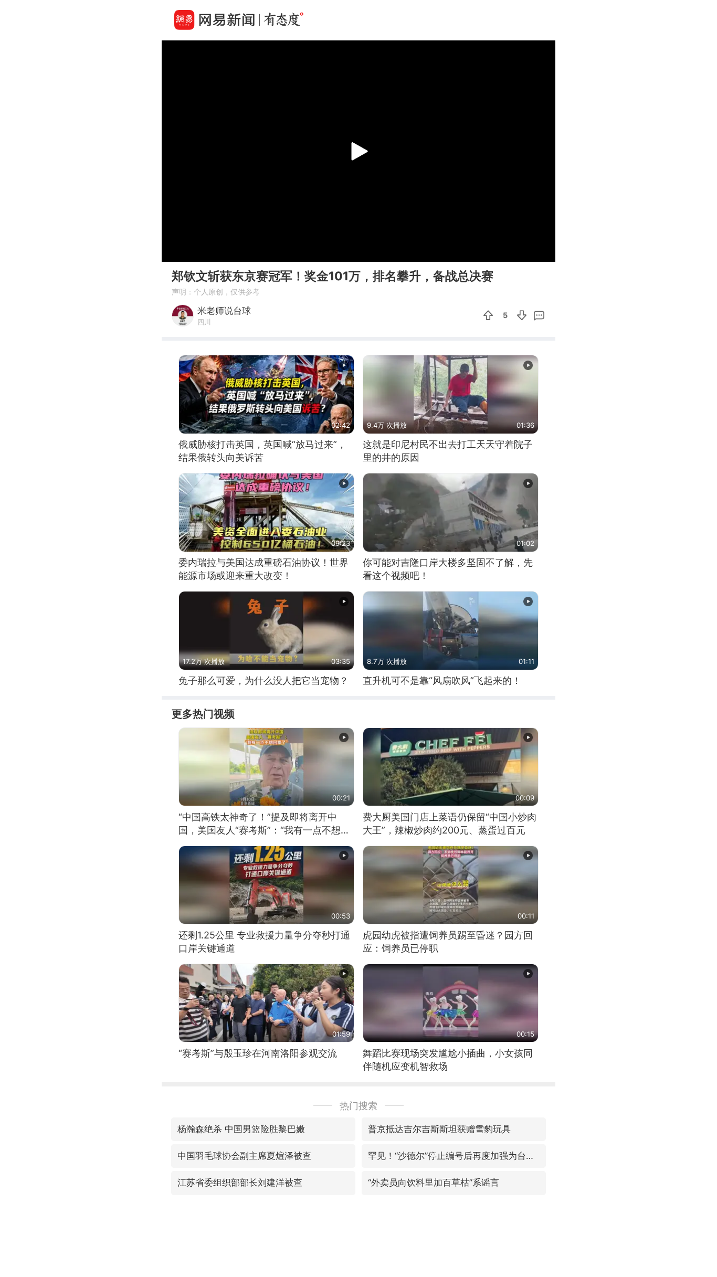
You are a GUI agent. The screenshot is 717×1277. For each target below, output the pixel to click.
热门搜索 (358, 1105)
